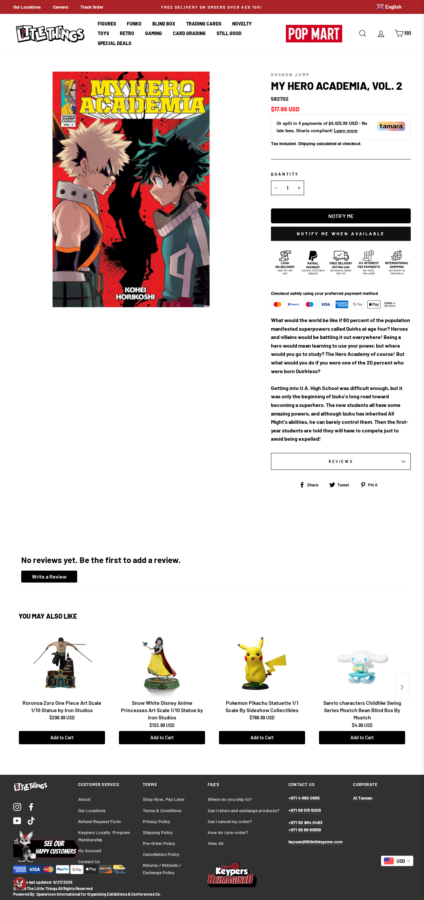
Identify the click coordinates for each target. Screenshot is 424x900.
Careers (60, 7)
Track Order (91, 7)
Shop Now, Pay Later (164, 799)
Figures (107, 24)
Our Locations (27, 7)
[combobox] (397, 861)
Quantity (285, 174)
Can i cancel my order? (230, 821)
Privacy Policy (156, 821)
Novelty (242, 24)
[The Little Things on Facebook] (31, 806)
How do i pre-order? (228, 832)
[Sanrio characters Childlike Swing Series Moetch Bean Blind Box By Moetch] (362, 663)
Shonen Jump (290, 74)
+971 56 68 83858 (305, 829)
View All (215, 843)
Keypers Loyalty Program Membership (104, 835)
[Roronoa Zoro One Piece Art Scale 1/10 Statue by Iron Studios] (62, 663)
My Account (89, 850)
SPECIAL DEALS (114, 43)
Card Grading (189, 33)
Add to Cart (62, 737)
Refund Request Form (99, 821)
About (84, 799)
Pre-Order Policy (159, 843)
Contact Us (89, 861)
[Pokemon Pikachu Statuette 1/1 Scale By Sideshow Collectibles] (262, 663)
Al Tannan (362, 798)
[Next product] (402, 687)
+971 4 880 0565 (304, 798)
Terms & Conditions (162, 810)
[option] (212, 7)
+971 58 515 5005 (305, 810)
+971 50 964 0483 (305, 822)
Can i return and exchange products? (243, 810)
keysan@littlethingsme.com (316, 841)
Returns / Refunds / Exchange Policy (162, 868)
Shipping (306, 143)
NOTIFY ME (340, 216)
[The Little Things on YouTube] (17, 820)
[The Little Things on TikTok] (31, 820)
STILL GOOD (229, 33)
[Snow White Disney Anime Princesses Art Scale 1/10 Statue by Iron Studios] (162, 663)
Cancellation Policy (161, 854)
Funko (134, 24)
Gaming (153, 33)
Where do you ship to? (230, 799)
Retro (127, 33)
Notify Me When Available (341, 233)
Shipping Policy (158, 832)
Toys (103, 33)
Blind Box (163, 24)
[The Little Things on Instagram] (17, 806)
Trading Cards (203, 24)
